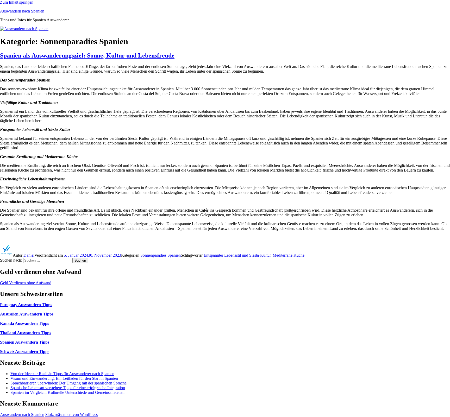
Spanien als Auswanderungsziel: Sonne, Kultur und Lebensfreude (87, 55)
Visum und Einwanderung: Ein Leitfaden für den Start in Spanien (64, 378)
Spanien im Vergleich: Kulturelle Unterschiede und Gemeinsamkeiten (67, 392)
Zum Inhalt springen (16, 2)
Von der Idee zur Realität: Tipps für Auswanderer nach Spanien (62, 373)
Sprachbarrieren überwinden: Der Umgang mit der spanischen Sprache (68, 383)
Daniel (28, 255)
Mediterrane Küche (288, 255)
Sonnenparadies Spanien (160, 255)
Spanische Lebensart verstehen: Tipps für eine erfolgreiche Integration (67, 388)
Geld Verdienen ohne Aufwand (25, 283)
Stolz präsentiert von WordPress (71, 414)
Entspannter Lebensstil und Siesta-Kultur (237, 255)
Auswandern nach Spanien (22, 11)
